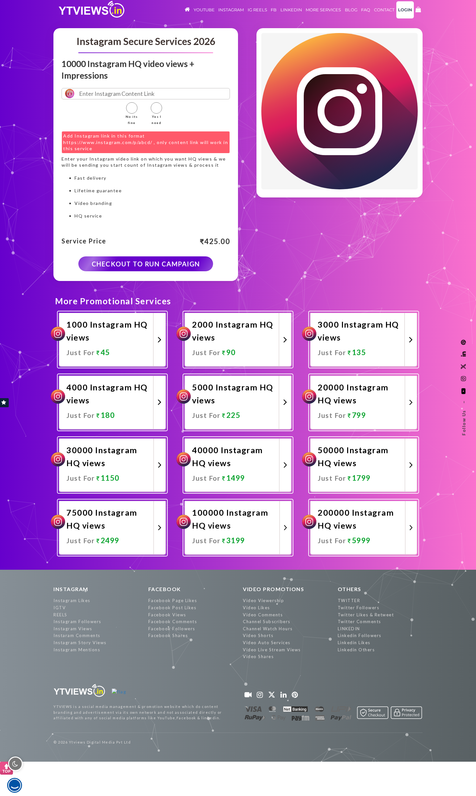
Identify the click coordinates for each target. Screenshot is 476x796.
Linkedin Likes (354, 642)
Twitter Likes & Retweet (366, 614)
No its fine (132, 120)
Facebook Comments (172, 621)
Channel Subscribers (266, 621)
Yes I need (156, 120)
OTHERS (349, 589)
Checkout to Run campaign (146, 264)
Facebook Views (167, 614)
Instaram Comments (76, 635)
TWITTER (349, 600)
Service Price (84, 241)
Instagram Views (72, 628)
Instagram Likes (71, 600)
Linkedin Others (356, 649)
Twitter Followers (359, 607)
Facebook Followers (171, 628)
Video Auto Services (266, 642)
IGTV (59, 607)
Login (405, 9)
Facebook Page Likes (172, 600)
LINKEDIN (349, 628)
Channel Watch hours (268, 628)
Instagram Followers (77, 621)
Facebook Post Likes (172, 607)
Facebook (164, 589)
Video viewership (263, 600)
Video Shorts (258, 635)
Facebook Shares (168, 635)
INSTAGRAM (70, 589)
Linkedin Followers (359, 635)
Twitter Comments (359, 621)
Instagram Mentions (76, 649)
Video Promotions (273, 589)
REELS (60, 614)
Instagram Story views (80, 642)
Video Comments (263, 614)
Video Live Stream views (272, 649)
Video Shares (258, 656)
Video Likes (256, 607)
